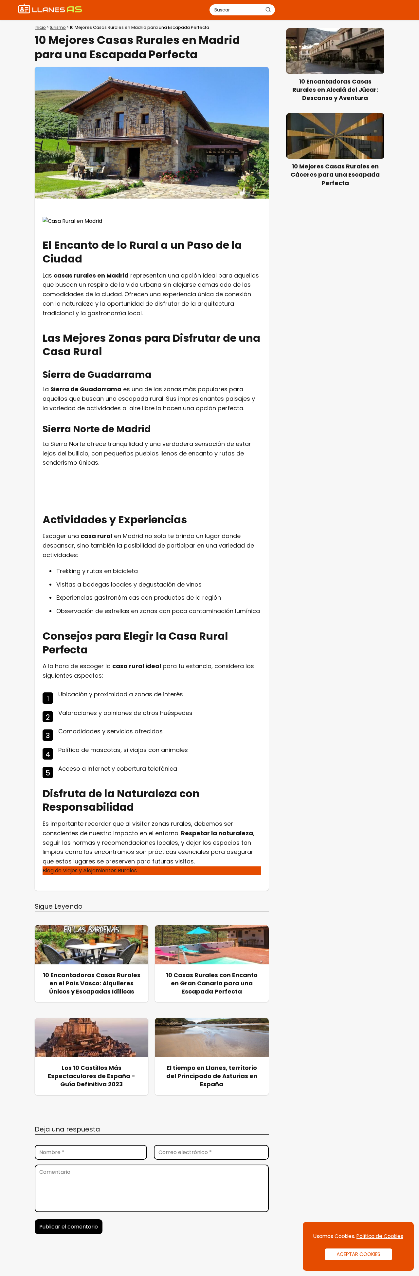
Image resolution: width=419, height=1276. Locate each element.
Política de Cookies (379, 1236)
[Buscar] (268, 9)
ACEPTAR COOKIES (358, 1254)
